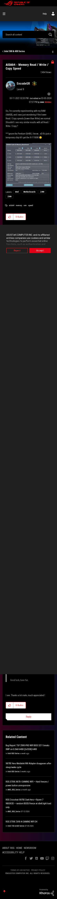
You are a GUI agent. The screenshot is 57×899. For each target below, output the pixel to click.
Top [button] (4, 891)
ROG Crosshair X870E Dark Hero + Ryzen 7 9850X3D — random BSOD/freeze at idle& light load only (28, 803)
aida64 (11, 205)
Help (45, 13)
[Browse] (5, 14)
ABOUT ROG (8, 847)
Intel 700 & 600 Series (16, 826)
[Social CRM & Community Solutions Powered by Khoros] (47, 892)
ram (25, 205)
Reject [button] (17, 250)
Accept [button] (40, 250)
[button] (9, 217)
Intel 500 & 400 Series (14, 51)
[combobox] (28, 34)
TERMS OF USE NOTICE (20, 870)
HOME (19, 847)
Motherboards (29, 192)
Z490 (42, 192)
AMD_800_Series (14, 790)
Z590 (9, 196)
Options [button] (53, 51)
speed (30, 205)
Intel (17, 192)
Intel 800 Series (14, 753)
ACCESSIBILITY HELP (13, 852)
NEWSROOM (30, 847)
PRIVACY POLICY (38, 870)
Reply (28, 716)
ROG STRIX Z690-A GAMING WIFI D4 (21, 821)
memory (19, 205)
